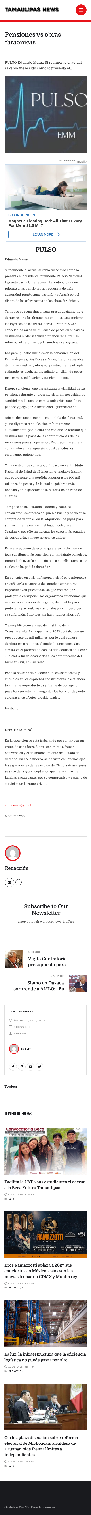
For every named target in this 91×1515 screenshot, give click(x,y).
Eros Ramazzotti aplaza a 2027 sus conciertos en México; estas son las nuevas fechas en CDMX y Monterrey (40, 1271)
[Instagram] (22, 1067)
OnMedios (11, 1507)
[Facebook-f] (13, 1067)
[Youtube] (30, 1067)
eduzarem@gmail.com (21, 805)
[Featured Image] (45, 1151)
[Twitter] (39, 1067)
